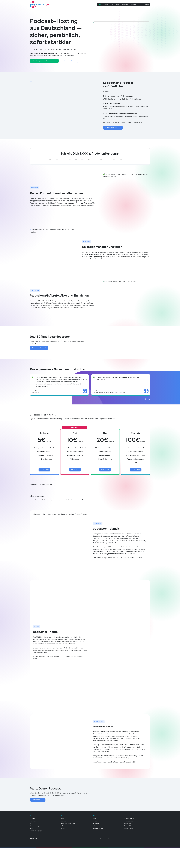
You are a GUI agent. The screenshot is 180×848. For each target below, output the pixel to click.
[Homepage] (39, 4)
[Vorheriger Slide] (145, 399)
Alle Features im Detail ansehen (41, 484)
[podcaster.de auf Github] (109, 838)
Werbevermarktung (47, 305)
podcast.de (117, 540)
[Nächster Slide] (149, 399)
